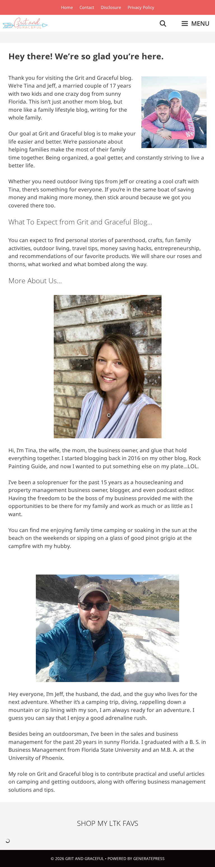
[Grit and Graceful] (25, 23)
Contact (87, 7)
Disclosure (111, 7)
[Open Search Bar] (163, 23)
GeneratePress (149, 858)
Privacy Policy (141, 7)
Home (67, 7)
